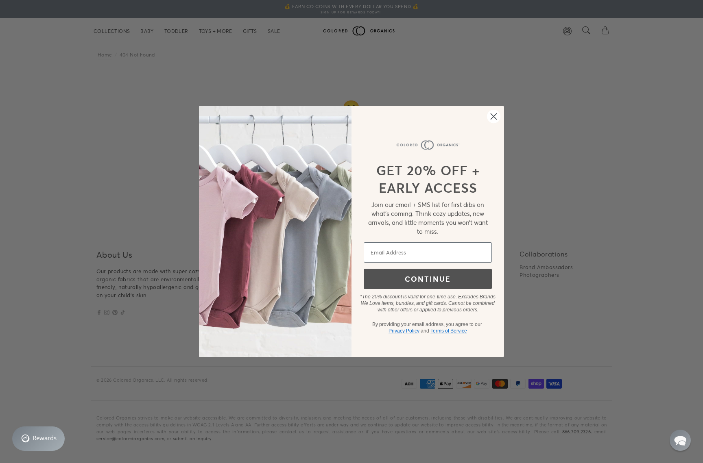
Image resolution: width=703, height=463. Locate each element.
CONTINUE (428, 279)
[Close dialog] (494, 116)
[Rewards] (38, 438)
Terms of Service (448, 331)
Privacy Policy (404, 331)
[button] (680, 440)
